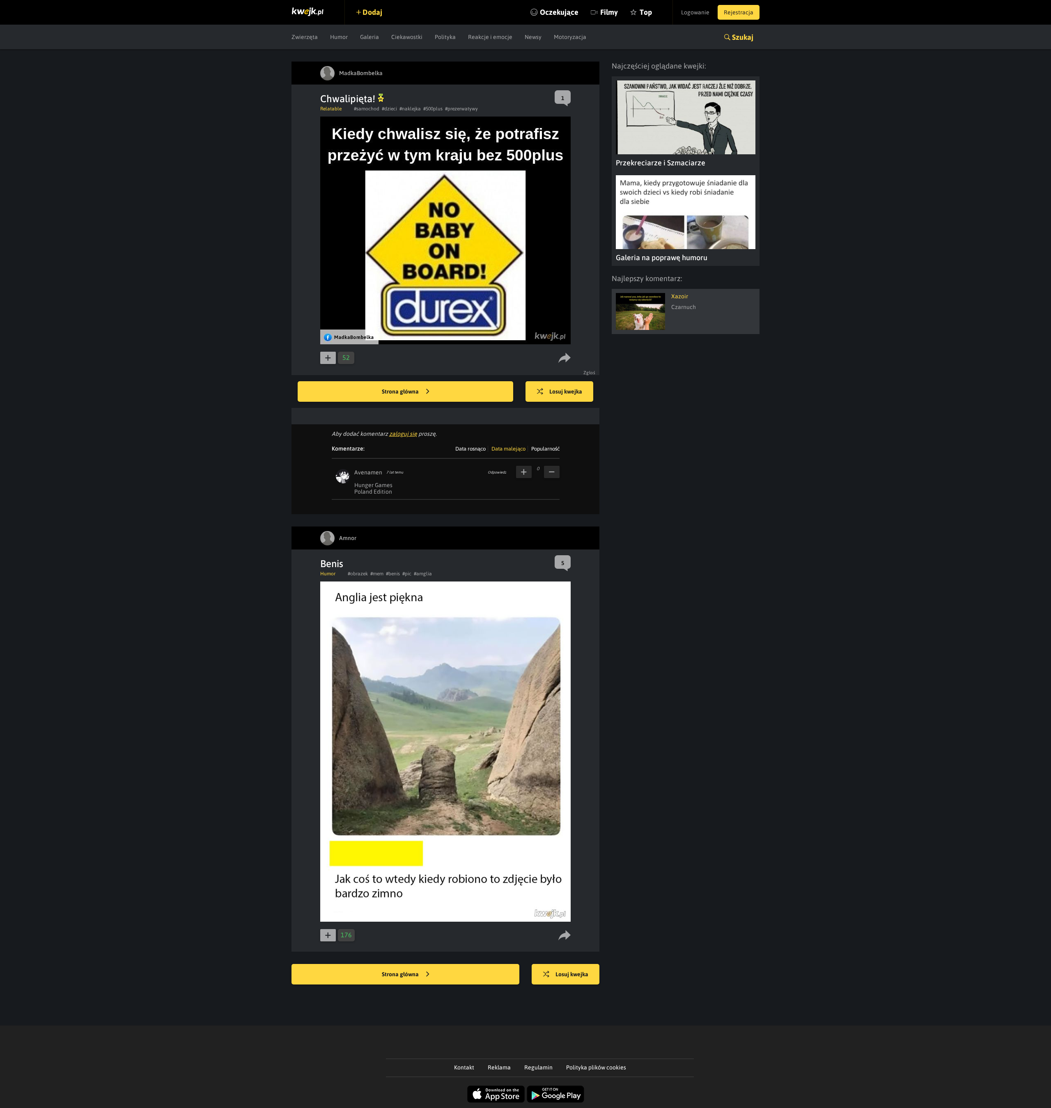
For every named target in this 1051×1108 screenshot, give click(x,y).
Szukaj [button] (742, 37)
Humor (339, 37)
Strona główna (401, 391)
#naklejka (410, 109)
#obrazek (358, 574)
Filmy (609, 12)
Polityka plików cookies (596, 1067)
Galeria (369, 37)
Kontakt (464, 1067)
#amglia (423, 574)
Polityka (445, 37)
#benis (393, 574)
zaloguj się (403, 433)
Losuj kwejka (565, 391)
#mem (376, 574)
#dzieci (389, 109)
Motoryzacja (570, 37)
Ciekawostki (406, 37)
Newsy (533, 37)
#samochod (366, 109)
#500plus (433, 109)
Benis (331, 563)
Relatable (331, 109)
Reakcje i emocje (490, 37)
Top (646, 12)
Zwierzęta (304, 37)
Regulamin (538, 1067)
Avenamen (368, 472)
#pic (406, 574)
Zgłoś (589, 372)
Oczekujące (559, 12)
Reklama (499, 1067)
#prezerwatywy (461, 109)
